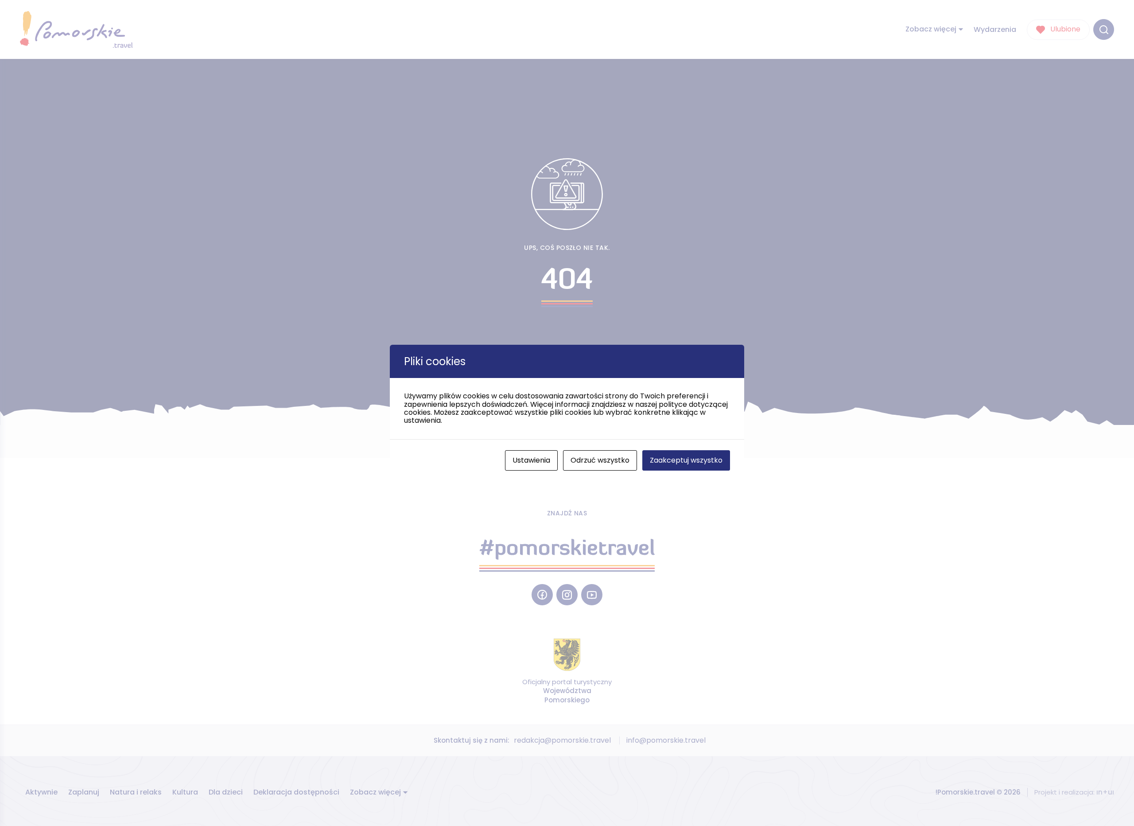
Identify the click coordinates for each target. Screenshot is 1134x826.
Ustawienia (531, 460)
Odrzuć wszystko (600, 460)
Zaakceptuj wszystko (686, 460)
